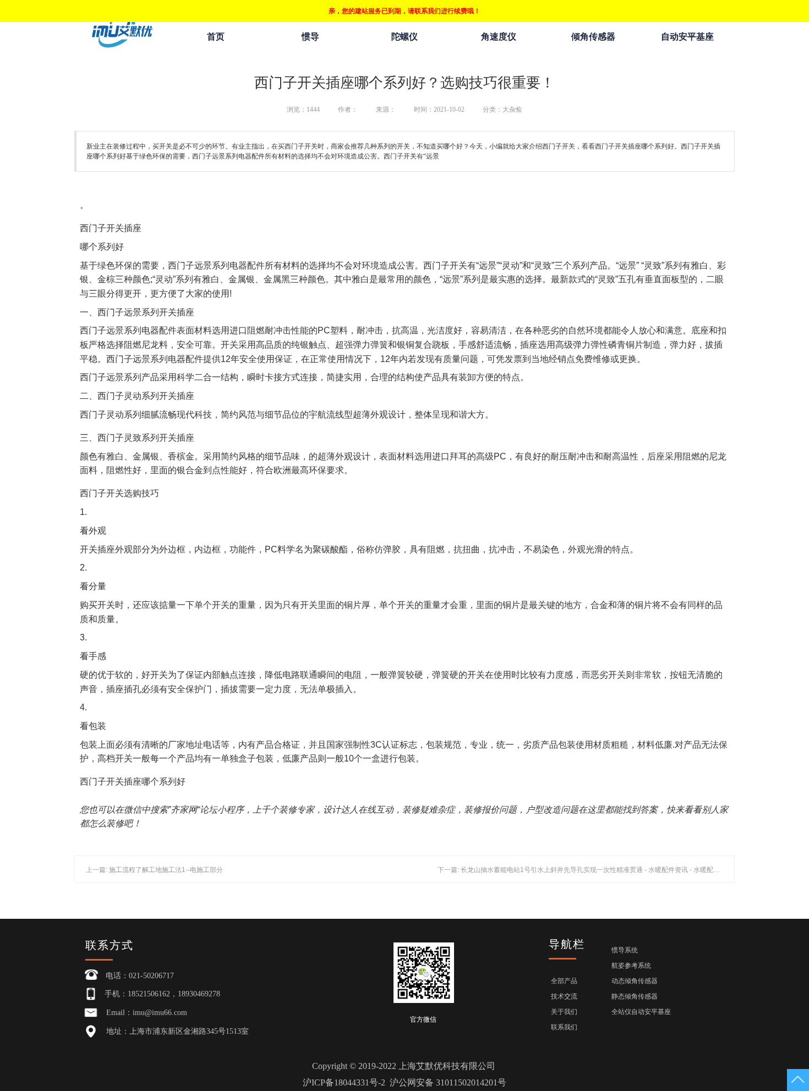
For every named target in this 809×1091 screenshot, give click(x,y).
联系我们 (564, 1027)
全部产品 (564, 981)
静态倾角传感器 (634, 996)
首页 (216, 36)
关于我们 (564, 1012)
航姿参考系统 (631, 965)
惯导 (310, 36)
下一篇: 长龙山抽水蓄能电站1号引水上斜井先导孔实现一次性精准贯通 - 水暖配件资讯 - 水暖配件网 (582, 870)
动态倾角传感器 (634, 981)
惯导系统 (624, 950)
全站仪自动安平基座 (641, 1012)
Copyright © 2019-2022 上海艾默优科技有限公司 (404, 1074)
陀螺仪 (404, 36)
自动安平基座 (687, 36)
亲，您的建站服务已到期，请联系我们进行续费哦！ (404, 11)
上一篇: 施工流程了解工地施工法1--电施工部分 (154, 870)
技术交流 (564, 996)
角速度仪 (498, 36)
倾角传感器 (593, 36)
